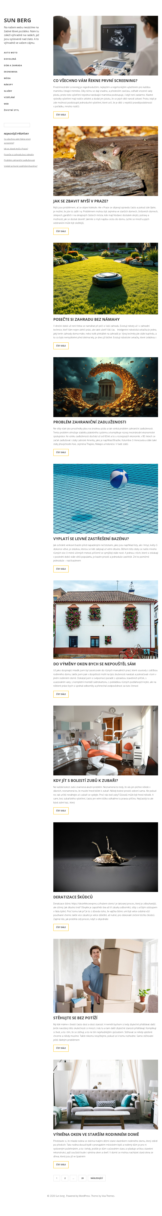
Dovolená (10, 59)
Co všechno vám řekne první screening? (95, 80)
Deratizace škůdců (73, 897)
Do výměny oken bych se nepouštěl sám (94, 663)
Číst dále (61, 114)
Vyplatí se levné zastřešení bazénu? (20, 166)
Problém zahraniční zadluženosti (19, 160)
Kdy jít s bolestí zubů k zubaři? (85, 780)
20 (82, 1178)
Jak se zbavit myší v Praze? (16, 148)
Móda (7, 78)
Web (6, 103)
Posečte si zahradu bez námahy (19, 154)
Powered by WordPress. (78, 1195)
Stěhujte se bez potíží (75, 1017)
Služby (8, 91)
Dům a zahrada (13, 65)
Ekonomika (10, 71)
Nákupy (8, 84)
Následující (97, 1178)
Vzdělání (9, 97)
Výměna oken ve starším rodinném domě (96, 1134)
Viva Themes (108, 1195)
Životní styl (11, 110)
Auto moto (11, 52)
